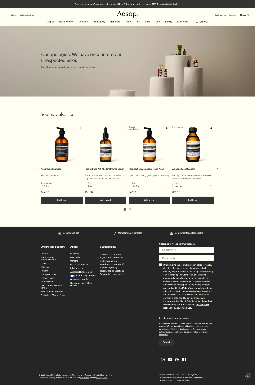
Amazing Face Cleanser (183, 169)
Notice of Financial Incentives (177, 308)
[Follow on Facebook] (184, 359)
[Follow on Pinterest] (176, 359)
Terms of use (47, 282)
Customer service (27, 15)
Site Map (180, 375)
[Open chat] (248, 376)
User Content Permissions (172, 378)
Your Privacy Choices (85, 275)
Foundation (75, 257)
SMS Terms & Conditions (52, 291)
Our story (74, 253)
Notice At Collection (79, 279)
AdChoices (84, 377)
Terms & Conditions (176, 326)
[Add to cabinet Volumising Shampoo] (79, 127)
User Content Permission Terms (52, 286)
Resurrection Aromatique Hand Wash (146, 169)
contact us (90, 67)
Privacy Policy (202, 304)
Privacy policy (76, 268)
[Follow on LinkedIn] (169, 359)
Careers (74, 261)
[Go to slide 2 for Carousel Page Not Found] (130, 209)
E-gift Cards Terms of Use (53, 295)
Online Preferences (79, 264)
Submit (166, 342)
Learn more (117, 274)
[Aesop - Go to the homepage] (127, 14)
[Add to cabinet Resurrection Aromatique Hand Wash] (167, 127)
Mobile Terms (188, 288)
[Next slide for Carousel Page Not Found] (217, 168)
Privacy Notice (183, 332)
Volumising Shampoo (51, 169)
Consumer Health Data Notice (81, 284)
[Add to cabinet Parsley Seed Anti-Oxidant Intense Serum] (123, 127)
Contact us (46, 253)
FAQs (43, 263)
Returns (44, 271)
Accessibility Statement (81, 272)
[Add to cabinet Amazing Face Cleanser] (211, 127)
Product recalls (48, 278)
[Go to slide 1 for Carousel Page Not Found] (125, 209)
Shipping (45, 267)
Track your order (48, 274)
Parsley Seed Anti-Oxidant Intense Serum (104, 169)
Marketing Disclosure (179, 329)
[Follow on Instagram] (162, 359)
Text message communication (48, 258)
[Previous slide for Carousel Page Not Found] (37, 168)
